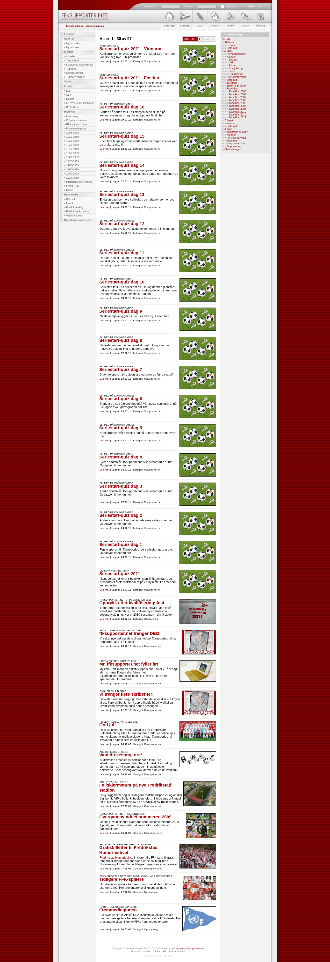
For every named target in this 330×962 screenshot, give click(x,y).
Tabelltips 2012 (237, 117)
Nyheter (69, 38)
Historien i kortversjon (79, 181)
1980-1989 (72, 165)
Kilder (69, 189)
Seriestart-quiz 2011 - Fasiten (129, 77)
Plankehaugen (232, 149)
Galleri (68, 81)
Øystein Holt (159, 951)
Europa (233, 59)
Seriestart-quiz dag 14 (121, 165)
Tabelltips (232, 88)
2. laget (228, 120)
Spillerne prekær (236, 85)
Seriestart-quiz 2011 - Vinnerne (131, 48)
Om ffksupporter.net (77, 220)
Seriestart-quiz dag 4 (120, 457)
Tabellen (71, 68)
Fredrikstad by (74, 207)
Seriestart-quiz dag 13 (121, 194)
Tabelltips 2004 (237, 105)
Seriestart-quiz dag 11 (121, 252)
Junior (228, 129)
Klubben (229, 42)
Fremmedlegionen (76, 128)
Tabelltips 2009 (237, 94)
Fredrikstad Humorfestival (116, 857)
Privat (232, 65)
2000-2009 (72, 173)
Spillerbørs (237, 74)
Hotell (69, 203)
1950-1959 (72, 153)
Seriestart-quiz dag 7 (120, 369)
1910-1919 (72, 136)
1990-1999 (72, 169)
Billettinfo (71, 199)
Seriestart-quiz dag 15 (121, 136)
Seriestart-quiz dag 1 (120, 544)
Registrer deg (255, 6)
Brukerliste (72, 107)
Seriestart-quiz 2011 (119, 573)
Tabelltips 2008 (237, 91)
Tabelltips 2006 (237, 100)
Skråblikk (232, 82)
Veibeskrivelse (74, 215)
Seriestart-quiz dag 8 (120, 340)
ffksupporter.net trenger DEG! (130, 633)
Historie (231, 45)
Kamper (231, 56)
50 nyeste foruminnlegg (79, 102)
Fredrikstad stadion (77, 211)
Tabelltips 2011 (237, 114)
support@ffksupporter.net (190, 948)
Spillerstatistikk (75, 72)
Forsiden (69, 34)
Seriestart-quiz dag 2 (120, 515)
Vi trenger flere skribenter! (126, 694)
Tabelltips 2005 (237, 102)
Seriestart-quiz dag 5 (120, 427)
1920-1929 (72, 140)
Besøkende (71, 194)
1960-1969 (72, 157)
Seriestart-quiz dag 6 (120, 398)
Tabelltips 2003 (237, 108)
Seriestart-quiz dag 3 (120, 486)
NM (231, 62)
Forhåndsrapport (236, 53)
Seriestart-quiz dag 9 (120, 311)
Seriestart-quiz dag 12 (121, 223)
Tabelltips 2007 (237, 97)
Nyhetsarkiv (73, 43)
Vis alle (226, 39)
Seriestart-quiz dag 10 (121, 282)
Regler (70, 98)
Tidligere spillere (75, 76)
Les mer (104, 61)
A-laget (68, 51)
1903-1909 (72, 132)
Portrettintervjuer (236, 76)
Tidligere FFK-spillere (121, 879)
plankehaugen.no (95, 26)
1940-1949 (72, 149)
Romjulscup (236, 68)
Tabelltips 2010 (237, 111)
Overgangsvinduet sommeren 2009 (135, 816)
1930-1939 (72, 144)
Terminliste (72, 60)
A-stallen (71, 56)
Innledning (72, 116)
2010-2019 (72, 177)
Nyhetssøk (72, 47)
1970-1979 (72, 161)
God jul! (107, 724)
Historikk (69, 111)
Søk (68, 94)
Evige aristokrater (76, 120)
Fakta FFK (72, 185)
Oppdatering (234, 146)
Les (68, 90)
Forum (68, 86)
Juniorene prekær (237, 131)
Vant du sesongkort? (120, 755)
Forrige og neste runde (79, 64)
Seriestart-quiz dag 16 (121, 107)
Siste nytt (232, 48)
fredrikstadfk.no (74, 26)
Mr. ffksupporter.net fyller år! (128, 664)
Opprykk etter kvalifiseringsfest (131, 602)
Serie (232, 71)
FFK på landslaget (76, 124)
